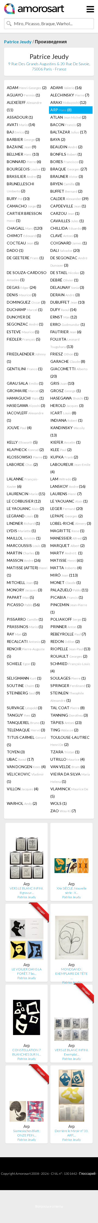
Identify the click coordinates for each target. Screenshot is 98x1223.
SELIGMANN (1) (24, 678)
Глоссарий (87, 1173)
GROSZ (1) (65, 390)
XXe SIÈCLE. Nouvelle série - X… (72, 890)
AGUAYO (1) (23, 95)
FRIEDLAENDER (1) (26, 358)
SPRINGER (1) (70, 685)
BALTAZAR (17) (68, 132)
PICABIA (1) (66, 597)
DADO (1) (15, 250)
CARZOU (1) (64, 213)
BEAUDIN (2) (66, 146)
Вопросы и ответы (49, 1206)
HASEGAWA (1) (69, 398)
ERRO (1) (67, 324)
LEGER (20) (66, 508)
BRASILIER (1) (24, 176)
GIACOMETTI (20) (68, 372)
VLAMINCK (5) (69, 792)
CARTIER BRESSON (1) (24, 217)
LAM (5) (63, 479)
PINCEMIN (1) (68, 608)
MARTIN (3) (23, 553)
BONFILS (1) (66, 154)
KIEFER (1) (65, 442)
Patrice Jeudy (18, 41)
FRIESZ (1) (64, 354)
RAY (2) (17, 634)
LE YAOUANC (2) (25, 508)
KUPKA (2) (64, 457)
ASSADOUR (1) (20, 117)
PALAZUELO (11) (69, 590)
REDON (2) (65, 641)
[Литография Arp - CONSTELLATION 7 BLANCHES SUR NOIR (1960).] (27, 1016)
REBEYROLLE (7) (68, 634)
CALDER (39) (69, 198)
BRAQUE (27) (68, 169)
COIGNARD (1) (68, 243)
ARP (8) (61, 109)
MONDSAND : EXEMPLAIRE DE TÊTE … (71, 973)
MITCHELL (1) (22, 582)
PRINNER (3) (66, 626)
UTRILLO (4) (67, 759)
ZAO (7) (63, 810)
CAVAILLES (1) (67, 220)
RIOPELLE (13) (70, 648)
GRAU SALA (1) (25, 383)
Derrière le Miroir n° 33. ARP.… (71, 1133)
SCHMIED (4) (70, 667)
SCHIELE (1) (21, 663)
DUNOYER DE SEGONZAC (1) (25, 320)
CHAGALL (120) (24, 228)
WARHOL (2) (22, 803)
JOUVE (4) (19, 427)
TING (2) (64, 730)
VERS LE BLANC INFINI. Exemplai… (71, 1052)
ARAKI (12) (68, 102)
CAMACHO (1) (24, 206)
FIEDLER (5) (23, 339)
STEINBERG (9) (23, 693)
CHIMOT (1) (24, 235)
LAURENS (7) (66, 493)
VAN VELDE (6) (67, 766)
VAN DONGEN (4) (26, 766)
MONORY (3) (24, 590)
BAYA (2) (57, 139)
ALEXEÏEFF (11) (24, 106)
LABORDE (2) (22, 464)
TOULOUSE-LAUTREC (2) (70, 741)
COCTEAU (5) (23, 243)
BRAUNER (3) (66, 176)
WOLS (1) (58, 803)
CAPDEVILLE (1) (68, 206)
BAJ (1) (18, 132)
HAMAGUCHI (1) (25, 398)
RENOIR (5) (26, 652)
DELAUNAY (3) (67, 287)
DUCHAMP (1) (24, 309)
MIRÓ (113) (64, 575)
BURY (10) (18, 198)
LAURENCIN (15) (26, 493)
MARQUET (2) (67, 545)
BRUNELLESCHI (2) (20, 187)
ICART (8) (63, 412)
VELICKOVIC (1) (25, 778)
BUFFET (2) (66, 191)
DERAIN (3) (65, 294)
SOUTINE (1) (23, 685)
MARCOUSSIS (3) (26, 545)
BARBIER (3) (23, 139)
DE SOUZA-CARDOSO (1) (27, 276)
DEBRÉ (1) (64, 280)
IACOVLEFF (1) (25, 416)
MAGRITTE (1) (67, 530)
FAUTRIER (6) (65, 331)
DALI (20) (65, 250)
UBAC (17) (20, 759)
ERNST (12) (63, 317)
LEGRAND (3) (22, 516)
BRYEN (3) (65, 183)
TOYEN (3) (16, 751)
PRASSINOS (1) (25, 626)
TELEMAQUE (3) (26, 730)
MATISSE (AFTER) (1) (27, 571)
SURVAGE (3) (24, 707)
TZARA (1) (64, 751)
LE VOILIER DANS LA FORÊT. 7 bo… (27, 971)
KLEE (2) (61, 449)
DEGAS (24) (21, 287)
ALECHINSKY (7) (69, 95)
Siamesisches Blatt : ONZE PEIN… (26, 1133)
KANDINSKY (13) (67, 431)
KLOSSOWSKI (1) (27, 457)
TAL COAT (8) (67, 707)
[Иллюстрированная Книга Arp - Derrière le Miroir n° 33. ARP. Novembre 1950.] (71, 1097)
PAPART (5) (20, 597)
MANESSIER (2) (68, 538)
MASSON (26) (24, 560)
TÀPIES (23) (66, 722)
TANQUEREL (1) (26, 722)
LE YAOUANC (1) (69, 501)
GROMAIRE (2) (25, 390)
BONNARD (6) (24, 161)
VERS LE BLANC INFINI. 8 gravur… (26, 890)
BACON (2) (65, 124)
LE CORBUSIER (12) (24, 501)
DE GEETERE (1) (25, 257)
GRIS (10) (62, 383)
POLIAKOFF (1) (68, 619)
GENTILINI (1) (24, 368)
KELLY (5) (22, 442)
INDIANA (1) (66, 420)
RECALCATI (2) (26, 641)
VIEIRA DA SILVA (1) (70, 778)
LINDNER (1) (23, 523)
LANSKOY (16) (67, 486)
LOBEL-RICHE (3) (70, 523)
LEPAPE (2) (66, 516)
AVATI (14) (21, 124)
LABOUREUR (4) (70, 468)
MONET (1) (65, 582)
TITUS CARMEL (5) (26, 741)
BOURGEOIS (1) (26, 169)
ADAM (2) (27, 87)
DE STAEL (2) (67, 272)
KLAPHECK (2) (25, 449)
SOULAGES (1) (68, 678)
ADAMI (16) (66, 87)
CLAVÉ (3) (64, 235)
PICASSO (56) (23, 604)
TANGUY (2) (21, 715)
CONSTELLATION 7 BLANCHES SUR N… (26, 1052)
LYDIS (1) (21, 530)
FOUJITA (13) (64, 343)
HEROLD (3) (67, 405)
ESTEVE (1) (23, 331)
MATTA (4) (66, 567)
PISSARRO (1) (25, 619)
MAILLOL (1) (24, 538)
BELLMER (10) (23, 154)
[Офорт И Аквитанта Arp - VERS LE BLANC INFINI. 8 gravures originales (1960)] (27, 854)
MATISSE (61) (66, 560)
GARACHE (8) (67, 361)
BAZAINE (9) (21, 146)
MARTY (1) (66, 553)
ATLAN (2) (68, 117)
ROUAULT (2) (68, 656)
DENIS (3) (21, 294)
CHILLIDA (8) (68, 228)
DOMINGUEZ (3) (26, 302)
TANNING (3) (69, 715)
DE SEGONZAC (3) (68, 261)
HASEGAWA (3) (26, 405)
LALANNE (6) (22, 483)
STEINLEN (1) (67, 697)
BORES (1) (66, 161)
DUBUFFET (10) (67, 302)
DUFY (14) (63, 309)
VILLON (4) (22, 788)
